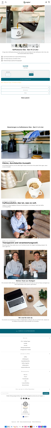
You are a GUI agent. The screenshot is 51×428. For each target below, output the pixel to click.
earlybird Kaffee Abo (25, 367)
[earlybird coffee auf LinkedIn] (28, 398)
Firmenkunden (25, 378)
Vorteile (25, 90)
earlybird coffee (25, 353)
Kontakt (25, 343)
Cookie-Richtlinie (25, 383)
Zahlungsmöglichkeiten (25, 347)
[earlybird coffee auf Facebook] (24, 398)
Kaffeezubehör (25, 365)
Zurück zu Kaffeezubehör (26, 331)
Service (25, 338)
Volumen (31, 72)
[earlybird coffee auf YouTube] (26, 398)
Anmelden (46, 393)
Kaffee (25, 356)
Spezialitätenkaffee (25, 361)
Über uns (25, 374)
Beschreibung (25, 87)
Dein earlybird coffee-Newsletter (25, 389)
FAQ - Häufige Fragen (25, 341)
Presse (25, 376)
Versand (25, 345)
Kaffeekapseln (25, 359)
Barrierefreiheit (25, 385)
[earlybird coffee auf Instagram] (21, 398)
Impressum (14, 421)
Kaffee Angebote (25, 363)
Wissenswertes (25, 371)
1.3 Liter (31, 74)
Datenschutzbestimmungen (25, 421)
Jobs (25, 380)
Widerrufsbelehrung (36, 421)
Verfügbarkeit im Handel (25, 349)
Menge (8, 72)
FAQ (25, 93)
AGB (18, 421)
